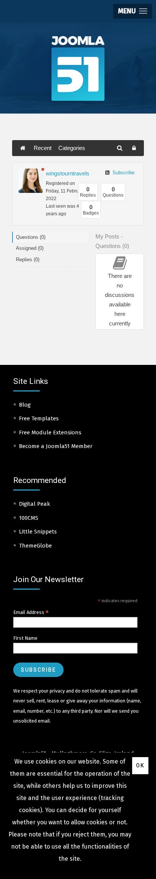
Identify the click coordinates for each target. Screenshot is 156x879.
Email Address (31, 612)
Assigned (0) (30, 248)
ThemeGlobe (35, 545)
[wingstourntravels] (31, 181)
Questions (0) (30, 237)
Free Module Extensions (50, 432)
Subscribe (122, 172)
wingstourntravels (67, 173)
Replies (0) (27, 259)
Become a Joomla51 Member (55, 446)
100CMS (28, 517)
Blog (25, 404)
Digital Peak (34, 503)
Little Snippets (38, 531)
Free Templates (39, 418)
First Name (25, 638)
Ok (140, 765)
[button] (132, 11)
